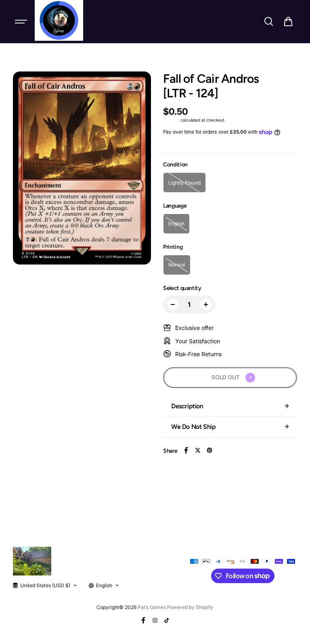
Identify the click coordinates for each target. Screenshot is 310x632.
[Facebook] (186, 450)
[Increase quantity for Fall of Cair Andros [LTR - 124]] (206, 304)
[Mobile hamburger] (22, 21)
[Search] (268, 21)
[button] (288, 21)
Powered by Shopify (190, 607)
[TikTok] (167, 620)
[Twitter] (198, 450)
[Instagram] (155, 620)
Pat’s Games (152, 607)
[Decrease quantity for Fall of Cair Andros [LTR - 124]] (172, 304)
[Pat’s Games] (59, 20)
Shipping (171, 120)
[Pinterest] (209, 450)
